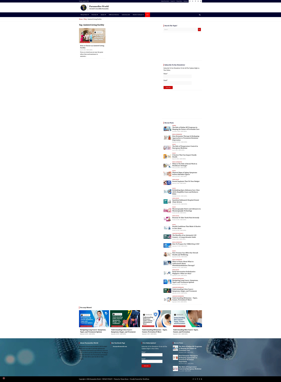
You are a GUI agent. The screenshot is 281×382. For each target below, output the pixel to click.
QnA (147, 14)
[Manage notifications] (4, 378)
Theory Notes (83, 14)
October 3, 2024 (175, 239)
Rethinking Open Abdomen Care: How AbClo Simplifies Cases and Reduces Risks (186, 192)
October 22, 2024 (175, 212)
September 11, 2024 (176, 267)
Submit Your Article (165, 1)
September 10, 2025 (176, 142)
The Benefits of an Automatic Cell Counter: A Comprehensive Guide (184, 236)
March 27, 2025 (175, 159)
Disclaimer (186, 1)
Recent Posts (169, 123)
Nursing (174, 125)
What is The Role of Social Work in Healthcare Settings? (184, 165)
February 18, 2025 (176, 167)
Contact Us (173, 1)
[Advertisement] (182, 48)
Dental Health (175, 179)
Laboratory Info (126, 14)
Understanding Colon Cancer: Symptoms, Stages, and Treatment (184, 290)
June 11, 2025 (175, 150)
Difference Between (114, 14)
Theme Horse (124, 379)
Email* (166, 80)
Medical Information (177, 134)
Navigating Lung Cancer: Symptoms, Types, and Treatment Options (185, 281)
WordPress (146, 379)
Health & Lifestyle (137, 14)
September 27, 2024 (176, 246)
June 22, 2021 (83, 50)
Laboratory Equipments (177, 233)
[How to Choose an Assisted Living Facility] (92, 36)
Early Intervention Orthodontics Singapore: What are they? (183, 272)
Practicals (94, 14)
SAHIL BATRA (89, 50)
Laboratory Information (178, 278)
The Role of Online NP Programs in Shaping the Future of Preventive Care (185, 128)
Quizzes (103, 14)
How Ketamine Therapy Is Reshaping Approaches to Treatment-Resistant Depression (185, 138)
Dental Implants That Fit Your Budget (185, 181)
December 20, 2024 (176, 196)
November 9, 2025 (176, 131)
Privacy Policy (179, 1)
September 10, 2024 (176, 284)
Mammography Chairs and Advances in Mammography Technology (186, 210)
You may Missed (86, 307)
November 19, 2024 (176, 204)
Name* (166, 74)
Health (82, 42)
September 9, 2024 (176, 301)
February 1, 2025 (175, 183)
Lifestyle (87, 42)
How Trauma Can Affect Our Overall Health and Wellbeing (185, 254)
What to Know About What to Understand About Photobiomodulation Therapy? (183, 263)
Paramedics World (95, 379)
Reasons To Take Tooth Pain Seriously (185, 218)
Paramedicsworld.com (120, 346)
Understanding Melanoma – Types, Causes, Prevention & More (184, 299)
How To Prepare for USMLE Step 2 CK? (185, 244)
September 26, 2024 (176, 256)
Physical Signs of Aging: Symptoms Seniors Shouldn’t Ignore (184, 173)
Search (199, 29)
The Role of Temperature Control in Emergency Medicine (185, 147)
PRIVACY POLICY (107, 379)
